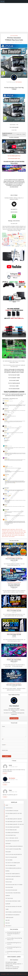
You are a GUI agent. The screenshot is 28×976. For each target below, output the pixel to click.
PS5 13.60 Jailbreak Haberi (14, 685)
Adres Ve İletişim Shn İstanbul (21, 974)
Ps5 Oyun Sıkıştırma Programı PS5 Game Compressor (14, 585)
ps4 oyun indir (8, 535)
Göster (23, 134)
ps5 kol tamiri (5, 536)
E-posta (4, 744)
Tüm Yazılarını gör (14, 718)
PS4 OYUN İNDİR (14, 35)
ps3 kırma (13, 529)
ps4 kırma (18, 533)
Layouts (8, 974)
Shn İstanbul (19, 42)
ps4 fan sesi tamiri (19, 532)
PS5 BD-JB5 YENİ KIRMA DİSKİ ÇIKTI (14, 660)
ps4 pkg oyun (22, 535)
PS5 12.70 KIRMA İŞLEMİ (14, 611)
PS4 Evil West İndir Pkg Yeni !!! (13, 942)
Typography (3, 974)
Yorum (3, 726)
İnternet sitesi (5, 750)
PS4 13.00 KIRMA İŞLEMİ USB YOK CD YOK (14, 559)
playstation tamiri (6, 529)
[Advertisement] (14, 18)
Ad (3, 739)
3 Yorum (12, 42)
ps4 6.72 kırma (10, 530)
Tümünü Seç (18, 134)
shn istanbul (11, 536)
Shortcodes (12, 974)
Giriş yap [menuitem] (2, 1)
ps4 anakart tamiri (10, 532)
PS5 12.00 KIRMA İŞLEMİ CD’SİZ (14, 635)
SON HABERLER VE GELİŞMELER (14, 557)
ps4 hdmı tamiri (11, 533)
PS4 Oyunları (15, 535)
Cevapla (4, 773)
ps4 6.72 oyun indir (19, 530)
